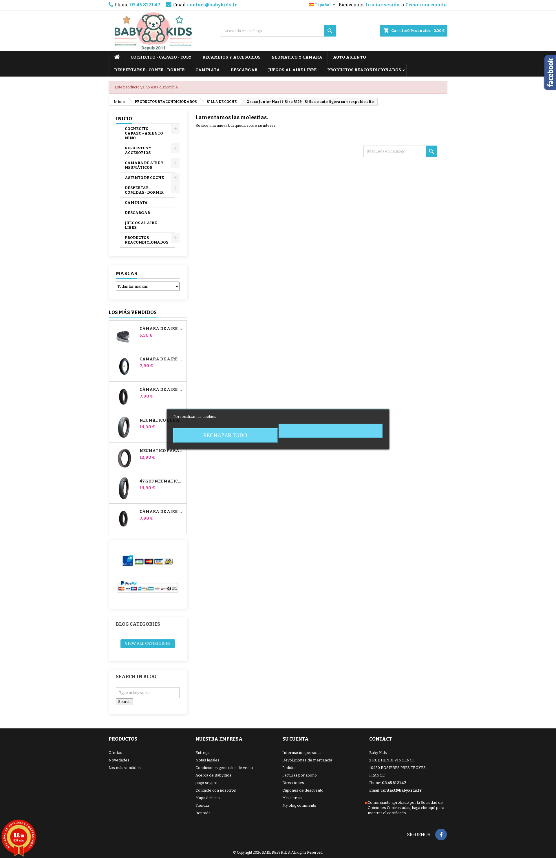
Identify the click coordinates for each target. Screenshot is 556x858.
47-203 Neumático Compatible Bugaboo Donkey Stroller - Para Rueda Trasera (162, 481)
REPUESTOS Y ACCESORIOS (138, 150)
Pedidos (289, 768)
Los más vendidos (133, 312)
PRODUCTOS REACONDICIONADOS (364, 70)
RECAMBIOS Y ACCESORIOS (231, 57)
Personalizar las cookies (194, 416)
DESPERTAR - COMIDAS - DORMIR (144, 190)
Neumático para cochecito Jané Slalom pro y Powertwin (162, 451)
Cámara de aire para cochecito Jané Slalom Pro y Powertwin (162, 359)
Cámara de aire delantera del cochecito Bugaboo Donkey (162, 389)
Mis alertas (292, 798)
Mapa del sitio (207, 798)
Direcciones (293, 783)
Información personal (301, 752)
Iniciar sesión (383, 5)
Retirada (203, 813)
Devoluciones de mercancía (307, 760)
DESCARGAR (244, 70)
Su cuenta (295, 739)
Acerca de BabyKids (213, 775)
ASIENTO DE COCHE (144, 177)
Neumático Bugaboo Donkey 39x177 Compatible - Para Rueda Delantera (162, 420)
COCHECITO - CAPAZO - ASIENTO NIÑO (144, 133)
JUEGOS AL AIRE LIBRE (292, 70)
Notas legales (207, 760)
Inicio (124, 118)
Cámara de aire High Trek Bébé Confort (162, 328)
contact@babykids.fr (212, 5)
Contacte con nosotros (215, 790)
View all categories (148, 643)
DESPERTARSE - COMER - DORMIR (149, 70)
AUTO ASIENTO (349, 57)
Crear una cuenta (426, 5)
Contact (380, 739)
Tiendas (202, 805)
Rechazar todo (225, 435)
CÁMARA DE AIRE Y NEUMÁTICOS (144, 165)
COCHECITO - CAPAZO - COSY (161, 57)
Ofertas (115, 752)
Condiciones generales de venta (224, 768)
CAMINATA (207, 70)
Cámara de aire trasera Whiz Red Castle (162, 511)
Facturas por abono (299, 775)
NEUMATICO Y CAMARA (296, 57)
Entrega (202, 752)
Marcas (126, 273)
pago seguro (206, 783)
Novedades (119, 760)
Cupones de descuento (302, 790)
